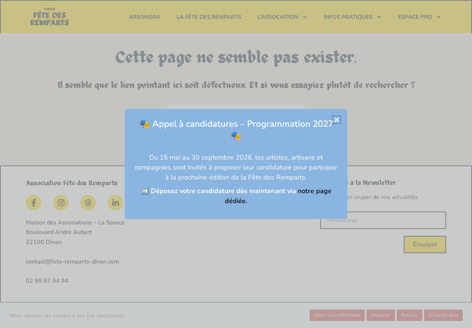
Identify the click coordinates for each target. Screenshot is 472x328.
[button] (336, 119)
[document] (236, 164)
